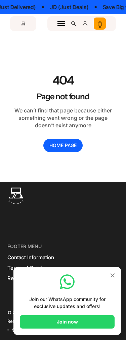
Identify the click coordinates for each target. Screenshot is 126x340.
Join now (67, 322)
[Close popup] (113, 275)
